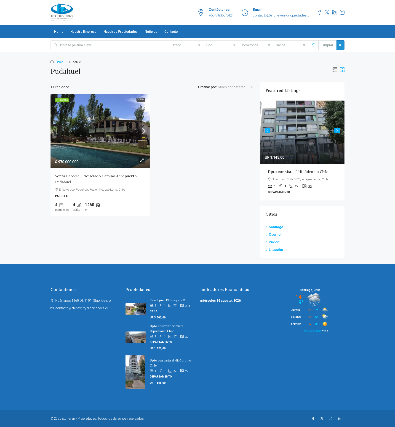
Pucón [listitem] (274, 242)
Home (58, 31)
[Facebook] (314, 418)
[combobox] (185, 45)
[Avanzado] (313, 45)
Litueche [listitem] (276, 250)
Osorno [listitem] (275, 235)
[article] (302, 150)
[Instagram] (331, 418)
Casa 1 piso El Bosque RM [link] (167, 300)
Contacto (171, 31)
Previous (267, 130)
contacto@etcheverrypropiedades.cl (81, 308)
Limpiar (327, 45)
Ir (340, 45)
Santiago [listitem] (276, 227)
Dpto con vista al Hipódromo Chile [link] (298, 171)
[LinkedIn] (340, 418)
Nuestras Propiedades (121, 31)
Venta (140, 99)
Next (337, 130)
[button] (335, 70)
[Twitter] (322, 418)
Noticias (151, 31)
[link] (100, 131)
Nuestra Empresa (83, 31)
